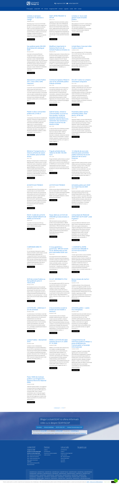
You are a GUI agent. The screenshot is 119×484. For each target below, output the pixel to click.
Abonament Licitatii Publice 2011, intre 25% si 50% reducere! (36, 81)
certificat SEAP (59, 431)
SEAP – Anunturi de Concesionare (33, 456)
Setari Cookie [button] (107, 482)
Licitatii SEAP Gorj (79, 473)
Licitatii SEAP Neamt (33, 473)
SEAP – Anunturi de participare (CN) (33, 458)
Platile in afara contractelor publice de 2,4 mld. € (36, 112)
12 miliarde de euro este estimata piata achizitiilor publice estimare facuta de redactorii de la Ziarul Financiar (81, 154)
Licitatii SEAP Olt (39, 473)
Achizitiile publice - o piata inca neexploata (80, 309)
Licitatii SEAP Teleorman (64, 471)
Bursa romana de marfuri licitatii (80, 280)
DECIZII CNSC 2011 (60, 427)
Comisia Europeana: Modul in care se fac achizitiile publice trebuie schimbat (59, 81)
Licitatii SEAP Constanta (76, 476)
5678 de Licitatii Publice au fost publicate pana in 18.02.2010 (36, 281)
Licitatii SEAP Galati (68, 476)
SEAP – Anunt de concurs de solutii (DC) (34, 454)
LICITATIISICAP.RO (47, 451)
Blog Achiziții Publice (30, 464)
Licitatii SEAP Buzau (74, 475)
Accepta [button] (113, 482)
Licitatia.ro (46, 449)
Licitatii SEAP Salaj (80, 471)
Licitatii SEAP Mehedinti (88, 471)
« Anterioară (57, 408)
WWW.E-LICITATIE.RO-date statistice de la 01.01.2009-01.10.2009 (58, 341)
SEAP (75, 8)
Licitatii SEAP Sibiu (61, 476)
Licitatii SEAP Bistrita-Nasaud (85, 478)
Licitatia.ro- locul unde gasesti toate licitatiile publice (79, 17)
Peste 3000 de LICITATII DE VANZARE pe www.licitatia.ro (59, 216)
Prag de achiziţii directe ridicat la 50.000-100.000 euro (58, 153)
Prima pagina (30, 8)
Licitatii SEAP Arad (33, 478)
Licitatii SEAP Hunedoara (71, 473)
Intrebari (61, 8)
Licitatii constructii (47, 454)
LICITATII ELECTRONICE (57, 185)
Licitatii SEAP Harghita (40, 478)
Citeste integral (31, 39)
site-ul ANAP (63, 460)
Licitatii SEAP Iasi (47, 478)
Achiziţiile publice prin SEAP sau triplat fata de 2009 (81, 186)
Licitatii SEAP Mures (54, 478)
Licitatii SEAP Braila (42, 475)
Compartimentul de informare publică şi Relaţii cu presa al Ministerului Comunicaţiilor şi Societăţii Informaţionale (82, 343)
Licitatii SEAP (37, 8)
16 (63, 408)
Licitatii (71, 8)
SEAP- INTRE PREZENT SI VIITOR (57, 17)
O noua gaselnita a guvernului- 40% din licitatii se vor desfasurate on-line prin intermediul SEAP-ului (58, 249)
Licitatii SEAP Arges (40, 476)
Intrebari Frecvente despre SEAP (74, 427)
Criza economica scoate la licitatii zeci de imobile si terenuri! (58, 309)
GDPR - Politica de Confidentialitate (95, 482)
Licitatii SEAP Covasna (86, 473)
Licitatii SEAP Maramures (47, 473)
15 (62, 408)
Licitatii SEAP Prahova (61, 478)
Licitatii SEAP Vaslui (48, 471)
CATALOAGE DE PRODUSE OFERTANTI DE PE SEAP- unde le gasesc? (82, 216)
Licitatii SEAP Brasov (76, 478)
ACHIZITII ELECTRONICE (35, 185)
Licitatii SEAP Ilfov (55, 473)
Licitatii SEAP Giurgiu (58, 475)
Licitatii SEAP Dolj (47, 476)
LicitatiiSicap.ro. (75, 431)
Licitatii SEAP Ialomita (62, 473)
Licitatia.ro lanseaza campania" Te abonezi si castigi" (35, 17)
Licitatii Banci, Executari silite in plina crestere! (81, 47)
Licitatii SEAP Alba (69, 478)
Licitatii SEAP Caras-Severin (34, 475)
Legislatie (66, 8)
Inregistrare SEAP (53, 8)
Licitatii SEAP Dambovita (66, 475)
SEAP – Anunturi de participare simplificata (32, 461)
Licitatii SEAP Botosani (50, 475)
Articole (46, 8)
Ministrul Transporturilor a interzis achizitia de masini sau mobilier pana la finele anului (36, 153)
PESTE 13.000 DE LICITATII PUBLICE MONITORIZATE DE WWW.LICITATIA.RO (36, 216)
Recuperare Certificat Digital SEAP (66, 453)
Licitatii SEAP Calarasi (82, 475)
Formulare (39, 427)
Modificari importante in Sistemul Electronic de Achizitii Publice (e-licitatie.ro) (59, 48)
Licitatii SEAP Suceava (55, 471)
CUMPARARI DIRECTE (34, 247)
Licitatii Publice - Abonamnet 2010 (37, 341)
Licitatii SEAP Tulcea (40, 471)
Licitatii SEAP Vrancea (33, 471)
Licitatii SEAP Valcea (53, 476)
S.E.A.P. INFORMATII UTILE (58, 279)
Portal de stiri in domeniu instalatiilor (50, 453)
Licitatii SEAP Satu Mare (73, 471)
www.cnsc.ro (63, 461)
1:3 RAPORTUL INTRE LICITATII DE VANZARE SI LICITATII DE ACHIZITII (80, 248)
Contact (79, 8)
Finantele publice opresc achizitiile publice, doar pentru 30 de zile (80, 113)
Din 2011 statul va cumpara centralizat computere (81, 81)
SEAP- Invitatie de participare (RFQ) (33, 462)
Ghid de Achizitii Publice (65, 458)
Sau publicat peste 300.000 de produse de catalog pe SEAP (36, 48)
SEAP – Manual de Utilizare (65, 456)
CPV (42, 8)
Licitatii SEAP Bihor (83, 476)
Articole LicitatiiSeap (48, 427)
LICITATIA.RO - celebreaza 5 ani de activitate (36, 309)
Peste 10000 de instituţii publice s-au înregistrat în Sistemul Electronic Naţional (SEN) (36, 379)
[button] (116, 481)
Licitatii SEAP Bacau (33, 476)
